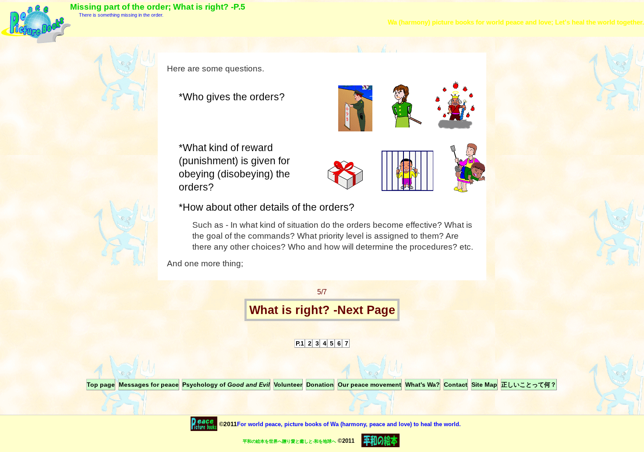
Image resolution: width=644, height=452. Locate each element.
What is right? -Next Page (322, 310)
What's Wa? (422, 384)
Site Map (484, 384)
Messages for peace (149, 384)
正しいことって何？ (528, 384)
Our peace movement (369, 384)
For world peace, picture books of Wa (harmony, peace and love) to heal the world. (349, 424)
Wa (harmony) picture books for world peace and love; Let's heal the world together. (516, 22)
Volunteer (288, 384)
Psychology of (226, 384)
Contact (455, 384)
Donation (320, 384)
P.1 (300, 343)
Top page (101, 384)
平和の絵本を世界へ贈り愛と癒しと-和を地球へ (289, 441)
